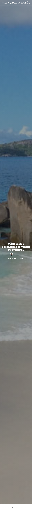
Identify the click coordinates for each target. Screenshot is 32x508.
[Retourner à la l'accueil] (16, 2)
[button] (3, 2)
